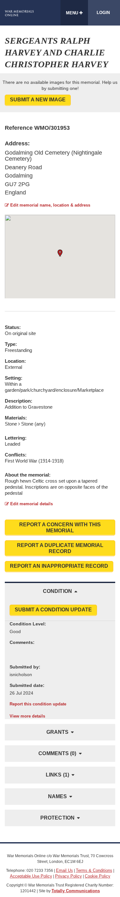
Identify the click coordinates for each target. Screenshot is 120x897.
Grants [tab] (57, 732)
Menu (72, 13)
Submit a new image (38, 99)
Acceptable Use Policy (31, 876)
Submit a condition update (53, 609)
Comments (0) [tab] (57, 753)
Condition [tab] (57, 591)
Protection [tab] (57, 817)
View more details (27, 716)
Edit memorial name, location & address (49, 205)
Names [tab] (57, 796)
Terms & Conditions (94, 870)
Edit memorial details (31, 503)
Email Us (64, 870)
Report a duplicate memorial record (60, 548)
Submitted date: (27, 685)
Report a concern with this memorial (60, 527)
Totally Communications (76, 890)
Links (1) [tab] (57, 774)
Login (103, 12)
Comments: (22, 642)
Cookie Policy (97, 876)
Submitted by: (25, 666)
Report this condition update (38, 704)
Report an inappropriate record (59, 566)
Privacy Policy (68, 876)
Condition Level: (28, 623)
